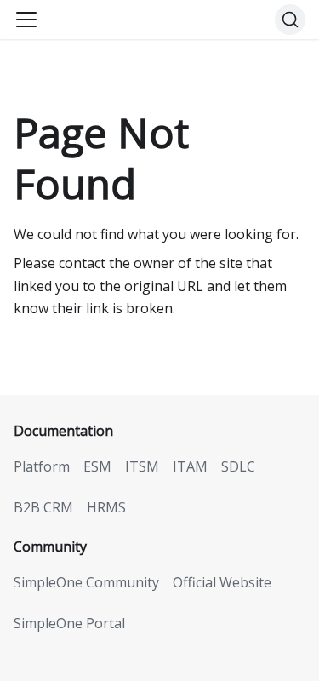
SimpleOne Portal (69, 623)
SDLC (238, 466)
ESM (97, 466)
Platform (42, 466)
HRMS (106, 507)
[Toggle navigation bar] (26, 19)
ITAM (190, 466)
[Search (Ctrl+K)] (290, 19)
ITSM (142, 466)
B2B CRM (43, 507)
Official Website (222, 582)
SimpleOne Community (86, 582)
